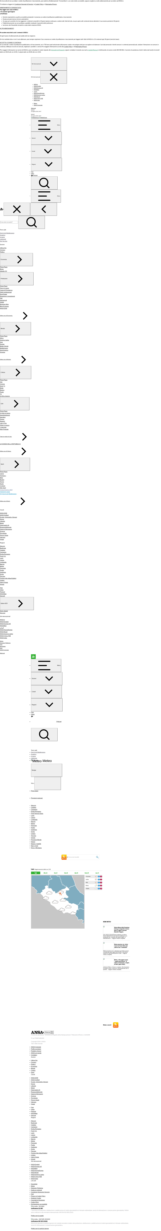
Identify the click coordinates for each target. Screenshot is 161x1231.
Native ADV (4, 603)
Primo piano (34, 791)
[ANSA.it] (2, 209)
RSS (1, 648)
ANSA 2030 (3, 308)
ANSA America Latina (39, 95)
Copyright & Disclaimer (38, 1200)
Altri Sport (3, 488)
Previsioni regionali (37, 798)
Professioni (4, 278)
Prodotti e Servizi (36, 1051)
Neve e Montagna (36, 848)
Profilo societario (36, 1049)
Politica (2, 252)
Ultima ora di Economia (6, 315)
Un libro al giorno (5, 413)
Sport (2, 464)
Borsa (2, 269)
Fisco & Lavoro (4, 288)
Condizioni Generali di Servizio (24, 4)
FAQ (1, 644)
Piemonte (3, 568)
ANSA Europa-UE (38, 88)
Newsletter (3, 646)
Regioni (34, 164)
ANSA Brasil (37, 96)
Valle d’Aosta (4, 582)
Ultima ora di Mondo (5, 359)
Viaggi (2, 539)
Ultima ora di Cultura (5, 451)
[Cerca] (44, 183)
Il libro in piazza (4, 425)
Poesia (2, 419)
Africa (1, 338)
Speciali (2, 596)
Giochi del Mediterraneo (7, 233)
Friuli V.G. (3, 556)
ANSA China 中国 (38, 98)
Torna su (47, 1032)
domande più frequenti (57, 50)
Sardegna (3, 572)
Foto (32, 171)
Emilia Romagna (36, 811)
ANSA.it (36, 84)
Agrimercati (3, 300)
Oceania (2, 352)
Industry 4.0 (3, 271)
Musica (2, 390)
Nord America (4, 350)
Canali (33, 151)
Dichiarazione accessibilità (39, 1204)
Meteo (35, 103)
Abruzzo (2, 546)
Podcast (2, 592)
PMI (1, 298)
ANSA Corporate (38, 105)
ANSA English (37, 86)
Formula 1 (3, 476)
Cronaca (2, 250)
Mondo (3, 328)
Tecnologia (3, 533)
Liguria (2, 560)
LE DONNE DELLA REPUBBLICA (10, 444)
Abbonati (33, 108)
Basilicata (3, 548)
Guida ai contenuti (36, 1190)
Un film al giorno (5, 396)
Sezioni (34, 138)
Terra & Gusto (4, 535)
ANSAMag (3, 594)
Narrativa (2, 417)
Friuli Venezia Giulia (37, 813)
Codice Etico (35, 1202)
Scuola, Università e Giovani (8, 517)
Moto (1, 478)
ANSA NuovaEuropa (39, 93)
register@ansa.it (93, 50)
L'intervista (3, 427)
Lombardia (3, 562)
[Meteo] (64, 857)
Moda (1, 388)
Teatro (2, 392)
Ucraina (2, 237)
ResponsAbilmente (5, 527)
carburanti (3, 239)
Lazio (1, 558)
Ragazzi (2, 421)
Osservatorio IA (4, 525)
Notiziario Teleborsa (5, 643)
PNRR (2, 302)
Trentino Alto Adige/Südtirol (8, 578)
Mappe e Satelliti (36, 844)
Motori (2, 523)
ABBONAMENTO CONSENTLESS (10, 7)
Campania (3, 552)
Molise (2, 566)
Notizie (33, 842)
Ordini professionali (6, 292)
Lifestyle (2, 521)
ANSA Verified (4, 515)
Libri (2, 403)
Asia (1, 342)
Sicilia (2, 574)
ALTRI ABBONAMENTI (7, 28)
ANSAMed (36, 89)
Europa (2, 344)
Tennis (2, 482)
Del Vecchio (3, 241)
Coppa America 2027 (6, 490)
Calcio (2, 473)
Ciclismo (2, 486)
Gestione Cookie (36, 1198)
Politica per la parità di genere (40, 1228)
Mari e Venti (34, 846)
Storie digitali (4, 611)
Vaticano (2, 537)
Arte (1, 382)
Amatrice (2, 235)
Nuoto (2, 484)
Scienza (2, 531)
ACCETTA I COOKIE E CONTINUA (10, 42)
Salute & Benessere (6, 529)
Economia (4, 259)
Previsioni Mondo (36, 840)
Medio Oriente (4, 346)
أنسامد (35, 91)
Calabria (2, 550)
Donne (2, 519)
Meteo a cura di (107, 1025)
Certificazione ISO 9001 (37, 1208)
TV (1, 394)
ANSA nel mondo (36, 1053)
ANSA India (37, 100)
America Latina (4, 340)
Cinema (2, 384)
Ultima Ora (3, 248)
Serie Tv (2, 386)
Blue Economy (4, 306)
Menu (58, 125)
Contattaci (34, 1055)
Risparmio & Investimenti (7, 296)
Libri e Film (3, 423)
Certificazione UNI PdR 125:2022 (39, 1221)
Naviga (34, 770)
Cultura (3, 372)
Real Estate (3, 294)
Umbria (2, 580)
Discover (2, 613)
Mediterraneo (4, 348)
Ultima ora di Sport (5, 501)
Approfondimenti (5, 415)
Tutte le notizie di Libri (6, 436)
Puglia (2, 570)
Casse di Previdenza (6, 290)
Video (32, 173)
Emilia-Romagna (5, 554)
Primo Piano (3, 267)
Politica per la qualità (37, 1215)
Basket (2, 480)
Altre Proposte (4, 429)
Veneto (2, 584)
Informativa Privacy (51, 4)
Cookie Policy (39, 4)
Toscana (2, 576)
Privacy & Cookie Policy (38, 1196)
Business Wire (4, 304)
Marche (2, 564)
